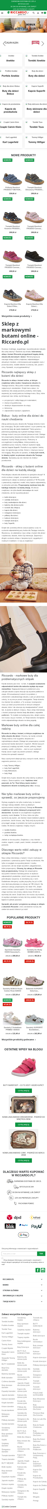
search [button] (33, 13)
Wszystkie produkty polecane (19, 1039)
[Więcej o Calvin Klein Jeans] (11, 43)
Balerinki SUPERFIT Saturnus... (34, 989)
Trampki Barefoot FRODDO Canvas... (34, 227)
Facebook (38, 1270)
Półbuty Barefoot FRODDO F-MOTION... (13, 188)
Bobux (35, 1493)
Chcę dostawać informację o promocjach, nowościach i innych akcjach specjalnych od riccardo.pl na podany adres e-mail (23, 1262)
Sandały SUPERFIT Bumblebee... (34, 1028)
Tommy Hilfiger (7, 1337)
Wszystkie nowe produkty (17, 316)
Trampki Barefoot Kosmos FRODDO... (12, 227)
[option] (23, 25)
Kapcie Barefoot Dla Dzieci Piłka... (12, 305)
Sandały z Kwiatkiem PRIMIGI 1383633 (12, 1028)
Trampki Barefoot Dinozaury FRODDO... (34, 188)
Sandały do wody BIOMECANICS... (34, 950)
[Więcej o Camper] (35, 43)
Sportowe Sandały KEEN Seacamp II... (13, 950)
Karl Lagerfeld (7, 1333)
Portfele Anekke (8, 1325)
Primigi (35, 1501)
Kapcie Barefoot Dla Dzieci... (34, 305)
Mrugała (36, 1497)
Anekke (5, 1318)
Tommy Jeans (7, 1344)
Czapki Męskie (7, 1348)
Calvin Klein (6, 1341)
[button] (3, 25)
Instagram (43, 1270)
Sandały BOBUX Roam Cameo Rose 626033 (12, 989)
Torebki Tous (6, 1329)
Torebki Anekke (8, 1322)
